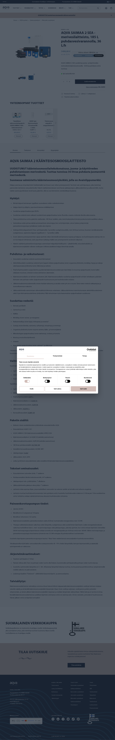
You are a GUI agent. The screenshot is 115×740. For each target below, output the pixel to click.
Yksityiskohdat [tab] (57, 356)
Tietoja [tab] (84, 356)
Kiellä (31, 389)
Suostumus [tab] (30, 356)
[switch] (47, 381)
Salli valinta (57, 389)
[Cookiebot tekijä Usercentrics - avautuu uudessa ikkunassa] (88, 350)
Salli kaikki (83, 389)
